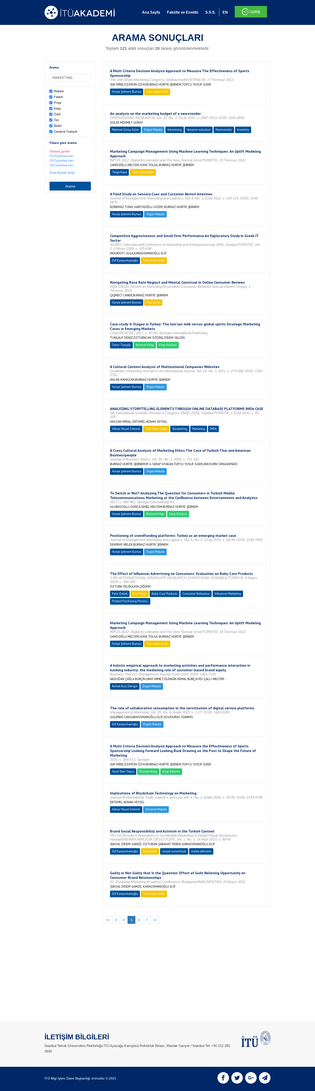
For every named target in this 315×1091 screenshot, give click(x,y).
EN (225, 12)
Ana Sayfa (151, 12)
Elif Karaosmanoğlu (125, 260)
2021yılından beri (61, 165)
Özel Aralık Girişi (61, 172)
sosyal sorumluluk (174, 851)
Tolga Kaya (119, 172)
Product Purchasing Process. (130, 601)
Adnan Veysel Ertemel (126, 429)
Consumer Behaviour (196, 594)
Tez (56, 120)
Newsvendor (224, 130)
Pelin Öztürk (120, 594)
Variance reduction (199, 130)
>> (155, 920)
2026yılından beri (61, 156)
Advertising (174, 130)
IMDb (213, 429)
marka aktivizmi (201, 851)
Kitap (57, 108)
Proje (57, 103)
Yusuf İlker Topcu (123, 771)
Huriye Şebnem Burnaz (126, 92)
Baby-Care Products (164, 594)
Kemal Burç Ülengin (124, 686)
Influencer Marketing (228, 594)
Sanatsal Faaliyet (65, 131)
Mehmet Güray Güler (125, 130)
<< (108, 920)
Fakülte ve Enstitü (182, 12)
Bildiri (58, 126)
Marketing (198, 429)
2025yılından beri (61, 160)
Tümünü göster (59, 151)
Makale (59, 91)
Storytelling (179, 429)
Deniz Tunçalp (121, 345)
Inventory (243, 130)
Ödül (57, 114)
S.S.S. (210, 12)
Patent (58, 97)
